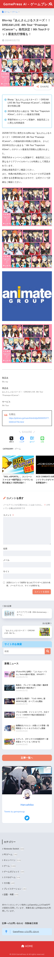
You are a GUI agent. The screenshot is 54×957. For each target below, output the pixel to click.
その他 (9, 883)
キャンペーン (12, 860)
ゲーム (18, 448)
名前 (5, 548)
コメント (8, 515)
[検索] (48, 651)
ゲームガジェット (14, 872)
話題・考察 (11, 894)
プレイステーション (15, 889)
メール (6, 560)
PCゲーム (10, 854)
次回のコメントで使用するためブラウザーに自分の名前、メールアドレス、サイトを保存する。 (28, 584)
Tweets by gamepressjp (14, 812)
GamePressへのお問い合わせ (26, 932)
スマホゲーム (12, 877)
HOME (28, 946)
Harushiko (27, 804)
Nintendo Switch (14, 849)
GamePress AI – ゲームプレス (27, 4)
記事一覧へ (27, 757)
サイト (6, 571)
